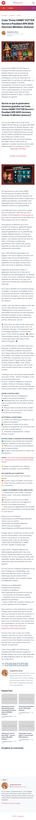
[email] (26, 664)
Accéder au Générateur (18, 156)
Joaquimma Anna (15, 784)
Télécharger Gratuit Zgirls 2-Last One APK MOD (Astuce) (26, 735)
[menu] (3, 3)
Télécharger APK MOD (18, 149)
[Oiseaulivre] (18, 2)
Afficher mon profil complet (11, 803)
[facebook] (6, 664)
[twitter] (10, 664)
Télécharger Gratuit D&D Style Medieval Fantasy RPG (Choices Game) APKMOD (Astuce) (9, 710)
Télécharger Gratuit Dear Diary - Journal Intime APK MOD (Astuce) (8, 736)
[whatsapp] (14, 664)
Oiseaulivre (21, 816)
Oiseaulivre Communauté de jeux (13, 628)
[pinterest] (22, 664)
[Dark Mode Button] (33, 3)
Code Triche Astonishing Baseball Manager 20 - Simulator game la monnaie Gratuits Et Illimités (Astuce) (18, 460)
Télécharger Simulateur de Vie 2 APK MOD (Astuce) (26, 708)
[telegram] (18, 664)
